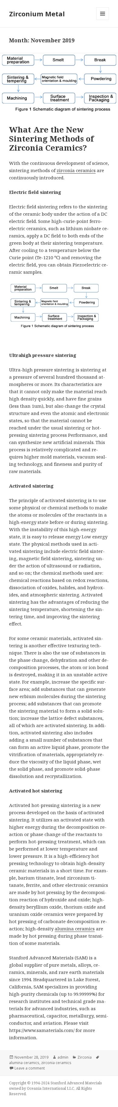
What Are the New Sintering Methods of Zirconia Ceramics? (51, 138)
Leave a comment (30, 1068)
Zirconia (84, 1057)
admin (62, 1057)
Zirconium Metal (37, 13)
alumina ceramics (75, 929)
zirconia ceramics (76, 170)
